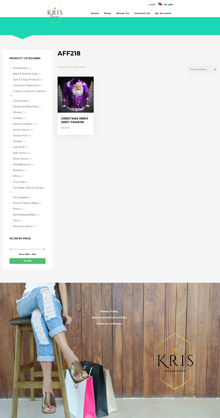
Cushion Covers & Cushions (29, 91)
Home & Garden (22, 124)
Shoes (16, 208)
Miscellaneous (21, 164)
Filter (27, 261)
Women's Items (22, 226)
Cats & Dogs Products (26, 79)
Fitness (17, 112)
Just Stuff (18, 147)
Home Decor (21, 129)
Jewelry (17, 141)
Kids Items (19, 152)
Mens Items (20, 158)
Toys (15, 220)
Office (16, 176)
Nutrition (18, 170)
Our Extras (19, 181)
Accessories (20, 68)
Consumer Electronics (26, 85)
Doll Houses (20, 100)
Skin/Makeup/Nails (24, 214)
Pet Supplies (20, 197)
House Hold (20, 135)
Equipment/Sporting (25, 106)
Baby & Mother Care (25, 73)
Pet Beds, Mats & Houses (28, 187)
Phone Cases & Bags (25, 203)
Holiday (17, 118)
